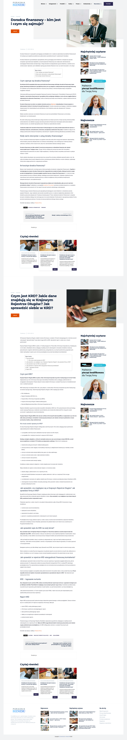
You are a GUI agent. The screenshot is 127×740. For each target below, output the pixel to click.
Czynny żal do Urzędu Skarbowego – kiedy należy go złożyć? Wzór (97, 57)
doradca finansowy (34, 207)
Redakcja (22, 49)
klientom (53, 104)
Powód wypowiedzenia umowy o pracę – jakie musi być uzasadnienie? (97, 126)
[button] (98, 4)
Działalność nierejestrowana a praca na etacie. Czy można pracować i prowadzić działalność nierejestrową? (67, 257)
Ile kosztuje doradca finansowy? (43, 76)
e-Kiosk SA (67, 736)
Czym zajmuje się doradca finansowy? (45, 72)
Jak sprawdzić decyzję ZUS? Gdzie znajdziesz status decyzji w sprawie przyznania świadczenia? (97, 71)
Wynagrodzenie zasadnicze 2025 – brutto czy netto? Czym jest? (97, 139)
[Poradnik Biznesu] (19, 4)
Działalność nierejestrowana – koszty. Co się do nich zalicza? (29, 255)
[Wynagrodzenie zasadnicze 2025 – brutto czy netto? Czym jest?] (85, 140)
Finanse (18, 16)
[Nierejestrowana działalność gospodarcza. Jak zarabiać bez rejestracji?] (85, 64)
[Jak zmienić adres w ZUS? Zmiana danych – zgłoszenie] (85, 133)
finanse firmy (38, 202)
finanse (43, 207)
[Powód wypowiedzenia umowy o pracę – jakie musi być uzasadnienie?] (85, 126)
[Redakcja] (26, 227)
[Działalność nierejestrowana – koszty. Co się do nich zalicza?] (29, 245)
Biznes (12, 16)
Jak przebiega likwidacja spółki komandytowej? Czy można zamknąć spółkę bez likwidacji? (35, 217)
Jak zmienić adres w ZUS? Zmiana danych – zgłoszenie (97, 132)
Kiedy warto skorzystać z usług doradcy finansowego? (48, 74)
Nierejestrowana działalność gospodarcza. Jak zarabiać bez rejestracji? (97, 64)
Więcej (36, 266)
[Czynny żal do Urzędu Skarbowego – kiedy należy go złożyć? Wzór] (85, 58)
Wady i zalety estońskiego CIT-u (61, 215)
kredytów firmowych (49, 185)
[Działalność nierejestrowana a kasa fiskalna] (48, 245)
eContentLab (62, 736)
